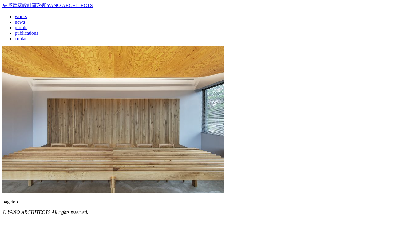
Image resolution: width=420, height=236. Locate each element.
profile (21, 27)
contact (22, 38)
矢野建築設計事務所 (47, 5)
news (20, 22)
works (21, 16)
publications (26, 33)
